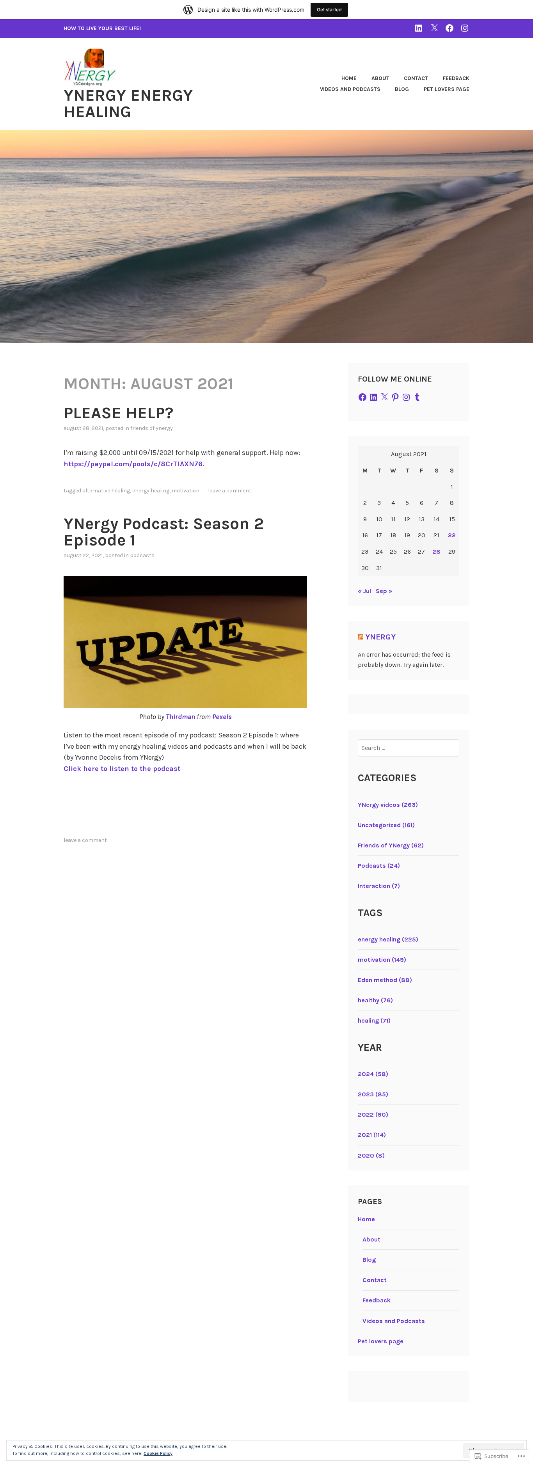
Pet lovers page (446, 89)
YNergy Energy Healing (128, 103)
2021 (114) (372, 1134)
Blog (402, 89)
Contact (416, 78)
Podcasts (142, 555)
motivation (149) (382, 959)
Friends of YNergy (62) (391, 845)
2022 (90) (373, 1114)
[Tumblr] (417, 397)
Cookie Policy (158, 1453)
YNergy (380, 636)
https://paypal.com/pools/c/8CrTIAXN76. (134, 464)
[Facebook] (362, 397)
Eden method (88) (385, 980)
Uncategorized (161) (386, 825)
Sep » (384, 591)
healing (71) (374, 1020)
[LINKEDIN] (418, 28)
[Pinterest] (395, 397)
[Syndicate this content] (360, 636)
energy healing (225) (388, 939)
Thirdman (180, 716)
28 (436, 551)
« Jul (364, 591)
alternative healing (106, 490)
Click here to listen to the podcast (122, 768)
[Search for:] (409, 747)
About (380, 78)
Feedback (456, 78)
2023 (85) (373, 1094)
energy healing (150, 490)
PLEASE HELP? (118, 413)
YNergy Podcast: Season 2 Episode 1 (164, 532)
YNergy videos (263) (388, 804)
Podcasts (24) (379, 865)
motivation (185, 490)
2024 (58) (373, 1074)
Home (349, 78)
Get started (329, 9)
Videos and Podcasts (350, 89)
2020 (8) (371, 1155)
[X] (384, 397)
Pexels (222, 716)
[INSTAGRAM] (464, 28)
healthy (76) (375, 1000)
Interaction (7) (379, 886)
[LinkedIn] (373, 397)
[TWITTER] (434, 28)
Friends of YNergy (151, 428)
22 (452, 535)
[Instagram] (406, 397)
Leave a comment (229, 490)
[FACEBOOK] (449, 28)
